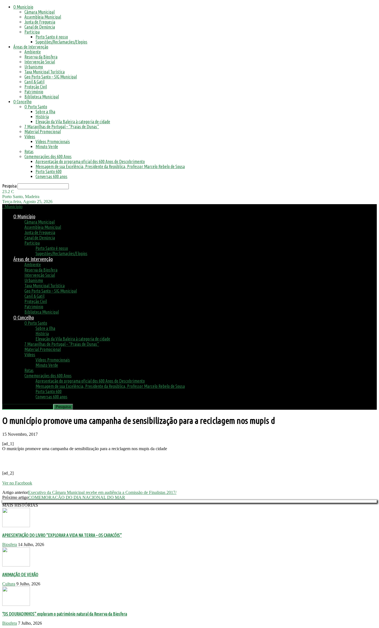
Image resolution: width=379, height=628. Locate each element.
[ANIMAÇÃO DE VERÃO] (16, 565)
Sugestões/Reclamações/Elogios (61, 41)
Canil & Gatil (34, 81)
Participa (32, 31)
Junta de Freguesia (39, 21)
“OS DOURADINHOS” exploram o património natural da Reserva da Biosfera (64, 613)
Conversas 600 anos (51, 176)
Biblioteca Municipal (41, 96)
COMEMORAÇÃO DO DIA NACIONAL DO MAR (76, 497)
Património (33, 91)
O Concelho (22, 101)
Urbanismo (33, 66)
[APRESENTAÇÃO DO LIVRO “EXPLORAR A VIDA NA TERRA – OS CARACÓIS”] (16, 525)
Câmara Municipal (39, 11)
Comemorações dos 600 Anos (48, 156)
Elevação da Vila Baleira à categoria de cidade (73, 121)
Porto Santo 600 (49, 171)
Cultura (8, 583)
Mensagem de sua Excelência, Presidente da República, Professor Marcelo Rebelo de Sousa (110, 166)
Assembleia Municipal (42, 16)
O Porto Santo (35, 106)
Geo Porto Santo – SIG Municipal (50, 76)
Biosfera (9, 544)
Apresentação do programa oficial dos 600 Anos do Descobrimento (90, 161)
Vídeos (29, 136)
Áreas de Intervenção (30, 46)
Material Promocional (42, 131)
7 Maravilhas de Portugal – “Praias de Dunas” (61, 126)
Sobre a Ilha (45, 111)
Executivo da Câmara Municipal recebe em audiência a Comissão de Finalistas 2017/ (102, 492)
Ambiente (32, 51)
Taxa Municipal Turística (44, 71)
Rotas (29, 151)
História (42, 116)
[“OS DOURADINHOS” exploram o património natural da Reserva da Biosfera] (16, 604)
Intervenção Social (39, 61)
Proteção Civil (35, 86)
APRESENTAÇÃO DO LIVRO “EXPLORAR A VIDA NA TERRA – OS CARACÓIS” (62, 535)
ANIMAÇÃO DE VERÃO (20, 574)
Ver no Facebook (17, 483)
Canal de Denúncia (39, 26)
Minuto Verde (47, 146)
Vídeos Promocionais (53, 141)
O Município (23, 6)
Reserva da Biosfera (40, 56)
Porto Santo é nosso (52, 36)
